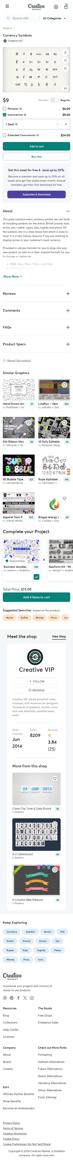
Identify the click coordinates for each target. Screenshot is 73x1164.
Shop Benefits (12, 1101)
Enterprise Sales (48, 1022)
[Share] (65, 52)
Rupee (10, 950)
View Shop (59, 636)
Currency (12, 931)
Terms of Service (13, 1128)
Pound (26, 941)
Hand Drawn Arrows (16, 404)
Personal (13, 108)
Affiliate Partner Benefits (18, 1094)
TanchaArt (48, 483)
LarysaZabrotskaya (17, 483)
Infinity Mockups (15, 520)
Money (10, 959)
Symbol (30, 931)
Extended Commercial (21, 135)
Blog (6, 1015)
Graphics (7, 28)
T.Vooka (46, 520)
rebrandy (11, 445)
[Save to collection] (65, 68)
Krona (42, 941)
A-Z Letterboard (22, 854)
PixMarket (12, 407)
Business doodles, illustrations (23, 567)
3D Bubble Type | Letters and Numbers (28, 479)
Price (26, 959)
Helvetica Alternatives (52, 1083)
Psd (62, 931)
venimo (11, 570)
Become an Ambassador (19, 1108)
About (7, 1054)
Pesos (57, 950)
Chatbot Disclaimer (15, 1133)
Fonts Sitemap (47, 1097)
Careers (8, 1069)
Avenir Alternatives (50, 1076)
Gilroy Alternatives (50, 1090)
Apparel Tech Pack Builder (20, 517)
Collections (10, 1022)
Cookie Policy (11, 1138)
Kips (25, 950)
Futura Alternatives (50, 1069)
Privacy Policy (11, 1122)
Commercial (15, 114)
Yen (57, 941)
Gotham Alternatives (51, 1061)
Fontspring (45, 1054)
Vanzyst (56, 570)
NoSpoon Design (51, 445)
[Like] (65, 60)
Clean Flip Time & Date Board (31, 808)
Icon (40, 959)
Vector (47, 931)
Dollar (10, 941)
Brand (7, 1061)
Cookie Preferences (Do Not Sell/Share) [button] (27, 1144)
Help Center (10, 1029)
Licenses (8, 1036)
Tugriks (41, 950)
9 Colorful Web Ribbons (27, 900)
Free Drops (45, 1015)
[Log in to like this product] (29, 385)
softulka (46, 407)
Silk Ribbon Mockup (16, 441)
